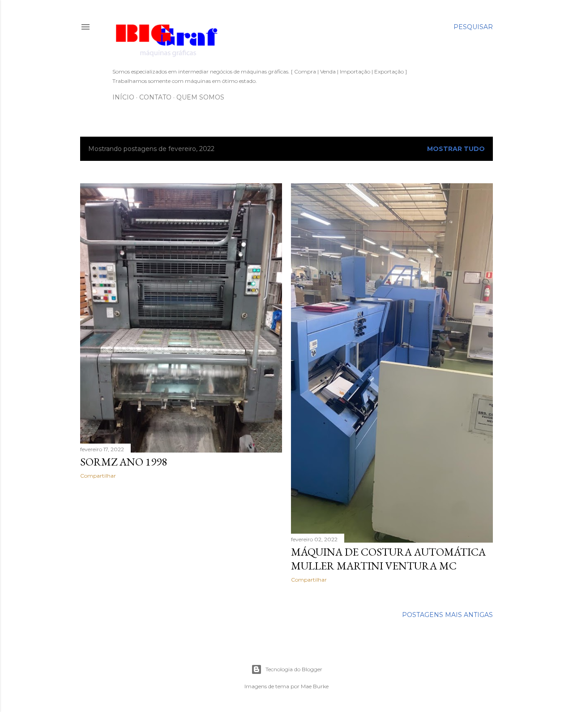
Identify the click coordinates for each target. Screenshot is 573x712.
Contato (155, 97)
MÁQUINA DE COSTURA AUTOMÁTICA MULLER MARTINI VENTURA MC (388, 559)
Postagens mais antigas (447, 615)
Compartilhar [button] (98, 475)
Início (123, 97)
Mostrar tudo (456, 149)
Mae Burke (315, 686)
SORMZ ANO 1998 (123, 462)
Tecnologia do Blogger (293, 669)
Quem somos (200, 97)
